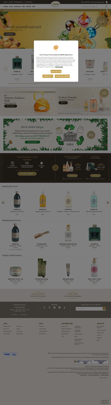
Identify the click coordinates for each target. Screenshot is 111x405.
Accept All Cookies (62, 76)
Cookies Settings (56, 71)
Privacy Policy (59, 67)
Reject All (47, 76)
